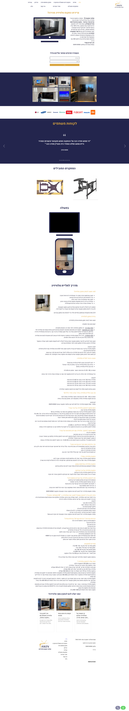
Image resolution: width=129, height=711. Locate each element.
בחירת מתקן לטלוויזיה (88, 316)
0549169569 (77, 45)
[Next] (125, 146)
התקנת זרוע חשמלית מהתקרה (62, 643)
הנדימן (65, 648)
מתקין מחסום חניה (62, 646)
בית (66, 639)
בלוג (66, 659)
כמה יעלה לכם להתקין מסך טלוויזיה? (64, 594)
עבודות (65, 650)
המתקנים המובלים (62, 652)
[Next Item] (94, 89)
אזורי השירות (64, 654)
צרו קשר (65, 657)
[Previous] (4, 146)
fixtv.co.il (50, 514)
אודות (65, 641)
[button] (56, 6)
